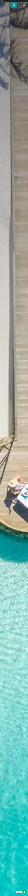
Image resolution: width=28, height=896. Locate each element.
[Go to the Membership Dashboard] (1, 1)
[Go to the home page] (14, 5)
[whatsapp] (24, 892)
